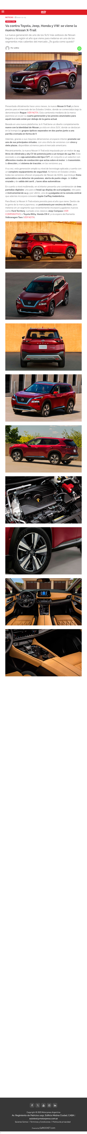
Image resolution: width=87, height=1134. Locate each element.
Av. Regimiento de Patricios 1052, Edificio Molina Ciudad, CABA (43, 1115)
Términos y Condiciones (40, 1122)
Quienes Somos (21, 1122)
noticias (9, 17)
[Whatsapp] (79, 48)
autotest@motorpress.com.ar (43, 1118)
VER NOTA (32, 112)
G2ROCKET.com (47, 1128)
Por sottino (15, 48)
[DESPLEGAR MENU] (3, 11)
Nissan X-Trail (10, 21)
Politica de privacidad (62, 1122)
